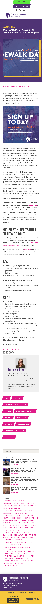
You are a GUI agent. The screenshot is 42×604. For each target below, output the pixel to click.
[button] (36, 15)
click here (27, 249)
